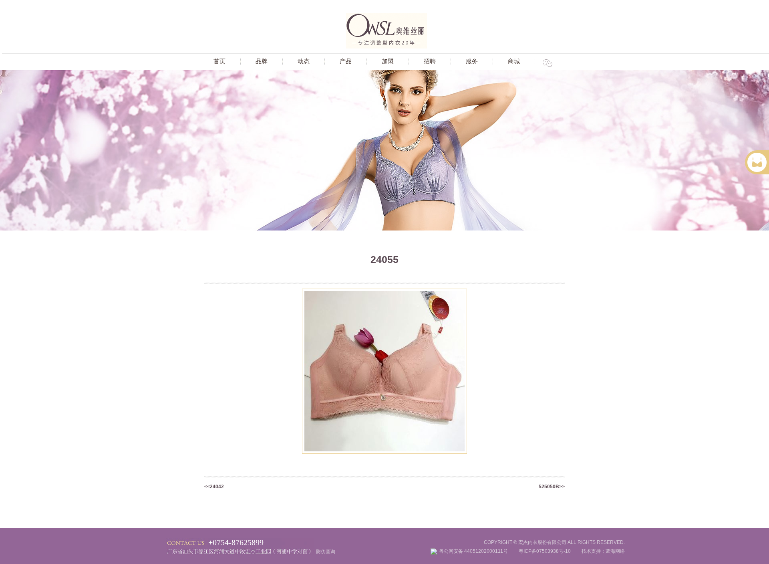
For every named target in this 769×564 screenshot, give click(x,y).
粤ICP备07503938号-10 (545, 551)
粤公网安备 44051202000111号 (478, 551)
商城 (514, 61)
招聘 (430, 61)
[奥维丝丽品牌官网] (386, 47)
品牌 (262, 61)
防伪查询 (325, 551)
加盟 (388, 61)
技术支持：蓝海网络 (598, 551)
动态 (304, 61)
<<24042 (214, 486)
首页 (219, 61)
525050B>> (552, 486)
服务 (472, 61)
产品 (346, 61)
